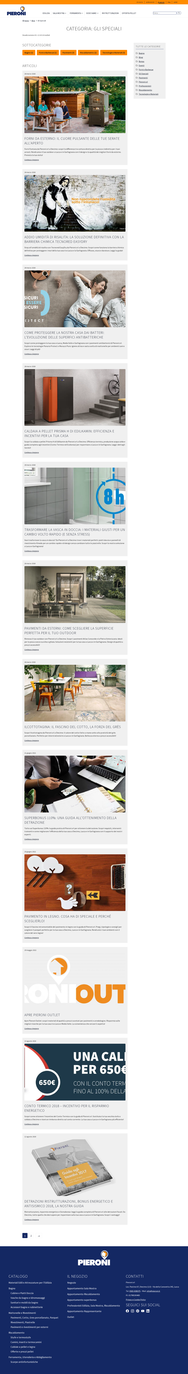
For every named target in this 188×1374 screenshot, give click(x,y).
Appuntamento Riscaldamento (83, 1294)
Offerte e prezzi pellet (22, 1351)
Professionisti (150, 2)
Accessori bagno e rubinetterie (27, 1307)
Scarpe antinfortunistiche (24, 1361)
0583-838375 (134, 1291)
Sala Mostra (58, 13)
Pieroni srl (143, 82)
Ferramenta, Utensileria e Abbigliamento (30, 1357)
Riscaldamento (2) (88, 52)
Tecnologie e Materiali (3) (113, 52)
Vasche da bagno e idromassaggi (28, 1297)
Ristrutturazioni (110, 13)
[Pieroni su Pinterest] (137, 1311)
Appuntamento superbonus (81, 1299)
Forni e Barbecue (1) (48, 52)
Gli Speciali (161, 2)
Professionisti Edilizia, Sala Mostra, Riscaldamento (93, 1305)
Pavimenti (143, 77)
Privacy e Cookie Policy (136, 1299)
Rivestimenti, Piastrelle (23, 1322)
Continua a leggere (31, 160)
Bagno (142, 53)
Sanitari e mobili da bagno (24, 1302)
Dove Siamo (91, 13)
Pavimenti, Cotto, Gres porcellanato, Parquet (34, 1317)
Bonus (141, 61)
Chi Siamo (139, 2)
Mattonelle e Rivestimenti (22, 1312)
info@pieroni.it (153, 1291)
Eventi (141, 65)
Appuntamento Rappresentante (84, 1311)
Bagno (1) (29, 52)
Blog (169, 2)
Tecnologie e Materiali (148, 94)
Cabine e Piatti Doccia (22, 1293)
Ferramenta (75, 13)
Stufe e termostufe (21, 1337)
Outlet (175, 2)
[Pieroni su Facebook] (127, 1311)
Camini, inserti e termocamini (26, 1342)
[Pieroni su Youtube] (142, 1311)
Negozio (71, 1282)
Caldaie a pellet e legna (23, 1346)
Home (26, 21)
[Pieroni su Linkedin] (147, 1311)
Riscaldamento (145, 90)
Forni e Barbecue (146, 69)
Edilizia (46, 13)
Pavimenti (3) (68, 52)
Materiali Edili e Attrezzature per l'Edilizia (30, 1282)
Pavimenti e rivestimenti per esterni (29, 1327)
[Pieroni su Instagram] (132, 1311)
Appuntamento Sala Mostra (81, 1288)
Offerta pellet (129, 13)
